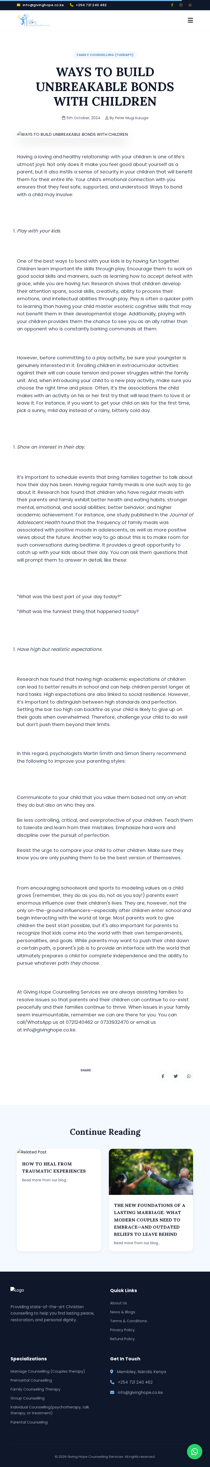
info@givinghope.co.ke (49, 1030)
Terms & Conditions (128, 1321)
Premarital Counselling (31, 1380)
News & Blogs (122, 1312)
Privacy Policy (122, 1329)
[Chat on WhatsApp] (194, 1451)
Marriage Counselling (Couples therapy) (47, 1371)
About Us (118, 1303)
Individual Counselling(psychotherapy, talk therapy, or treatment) (49, 1410)
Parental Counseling (29, 1422)
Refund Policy (122, 1338)
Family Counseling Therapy (35, 1389)
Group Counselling (27, 1398)
